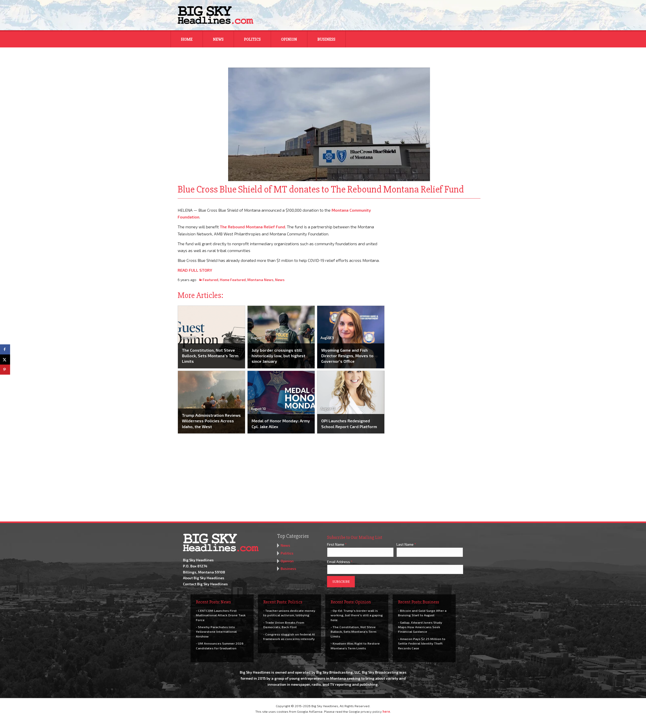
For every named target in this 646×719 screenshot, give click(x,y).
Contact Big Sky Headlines (205, 584)
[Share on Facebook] (5, 349)
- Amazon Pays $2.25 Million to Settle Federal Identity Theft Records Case (421, 643)
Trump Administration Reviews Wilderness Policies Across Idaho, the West (211, 421)
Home (187, 39)
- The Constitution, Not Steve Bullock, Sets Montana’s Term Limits (353, 631)
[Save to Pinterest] (5, 370)
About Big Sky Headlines (203, 578)
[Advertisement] (436, 238)
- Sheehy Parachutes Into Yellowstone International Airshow (216, 631)
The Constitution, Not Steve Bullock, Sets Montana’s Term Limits (210, 356)
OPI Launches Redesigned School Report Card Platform (349, 423)
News (218, 39)
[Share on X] (5, 359)
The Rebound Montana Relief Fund (252, 226)
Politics (252, 39)
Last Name (406, 544)
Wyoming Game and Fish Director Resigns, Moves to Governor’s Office (347, 356)
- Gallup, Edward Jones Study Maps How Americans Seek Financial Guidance (420, 626)
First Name (337, 544)
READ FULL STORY (195, 270)
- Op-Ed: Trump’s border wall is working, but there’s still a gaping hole (357, 615)
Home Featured (233, 280)
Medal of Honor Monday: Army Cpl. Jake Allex (281, 423)
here (386, 711)
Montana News (260, 280)
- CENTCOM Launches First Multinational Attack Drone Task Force (221, 615)
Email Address (340, 562)
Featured (210, 280)
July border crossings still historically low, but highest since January (278, 356)
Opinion (289, 39)
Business (326, 39)
